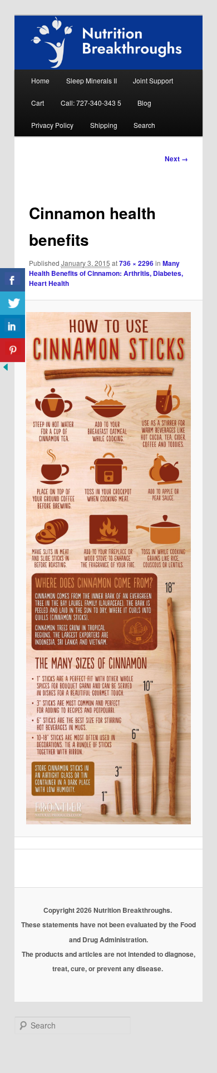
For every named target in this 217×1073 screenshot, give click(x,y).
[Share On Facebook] (12, 280)
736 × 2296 (136, 263)
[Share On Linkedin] (12, 327)
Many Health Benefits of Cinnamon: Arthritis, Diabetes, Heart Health (106, 273)
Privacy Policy (52, 125)
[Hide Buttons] (5, 369)
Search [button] (144, 125)
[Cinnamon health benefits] (108, 568)
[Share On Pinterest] (12, 350)
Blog (144, 102)
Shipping (103, 125)
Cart (37, 102)
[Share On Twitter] (12, 303)
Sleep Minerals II (91, 80)
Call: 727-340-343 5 (91, 102)
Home (40, 80)
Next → (176, 159)
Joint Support (153, 80)
